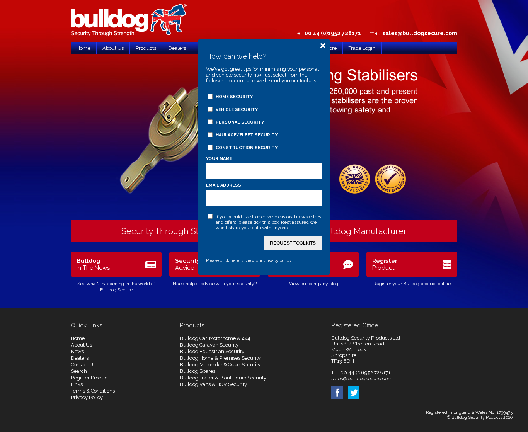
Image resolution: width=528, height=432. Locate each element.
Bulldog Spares (197, 371)
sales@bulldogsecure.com (420, 33)
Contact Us (83, 364)
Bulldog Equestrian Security (212, 351)
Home (78, 338)
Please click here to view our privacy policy (248, 260)
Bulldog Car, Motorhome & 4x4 (215, 338)
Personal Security (240, 122)
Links (77, 384)
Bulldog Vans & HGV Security (213, 384)
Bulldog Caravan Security (209, 345)
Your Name (219, 158)
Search (79, 371)
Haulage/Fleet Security (247, 135)
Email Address (223, 185)
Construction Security (247, 147)
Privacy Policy (87, 397)
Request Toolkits (293, 243)
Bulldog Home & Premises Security (220, 358)
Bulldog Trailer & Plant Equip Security (223, 378)
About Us (81, 345)
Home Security (234, 96)
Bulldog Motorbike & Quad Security (220, 364)
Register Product (90, 378)
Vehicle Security (237, 109)
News (77, 351)
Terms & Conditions (93, 391)
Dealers (80, 358)
